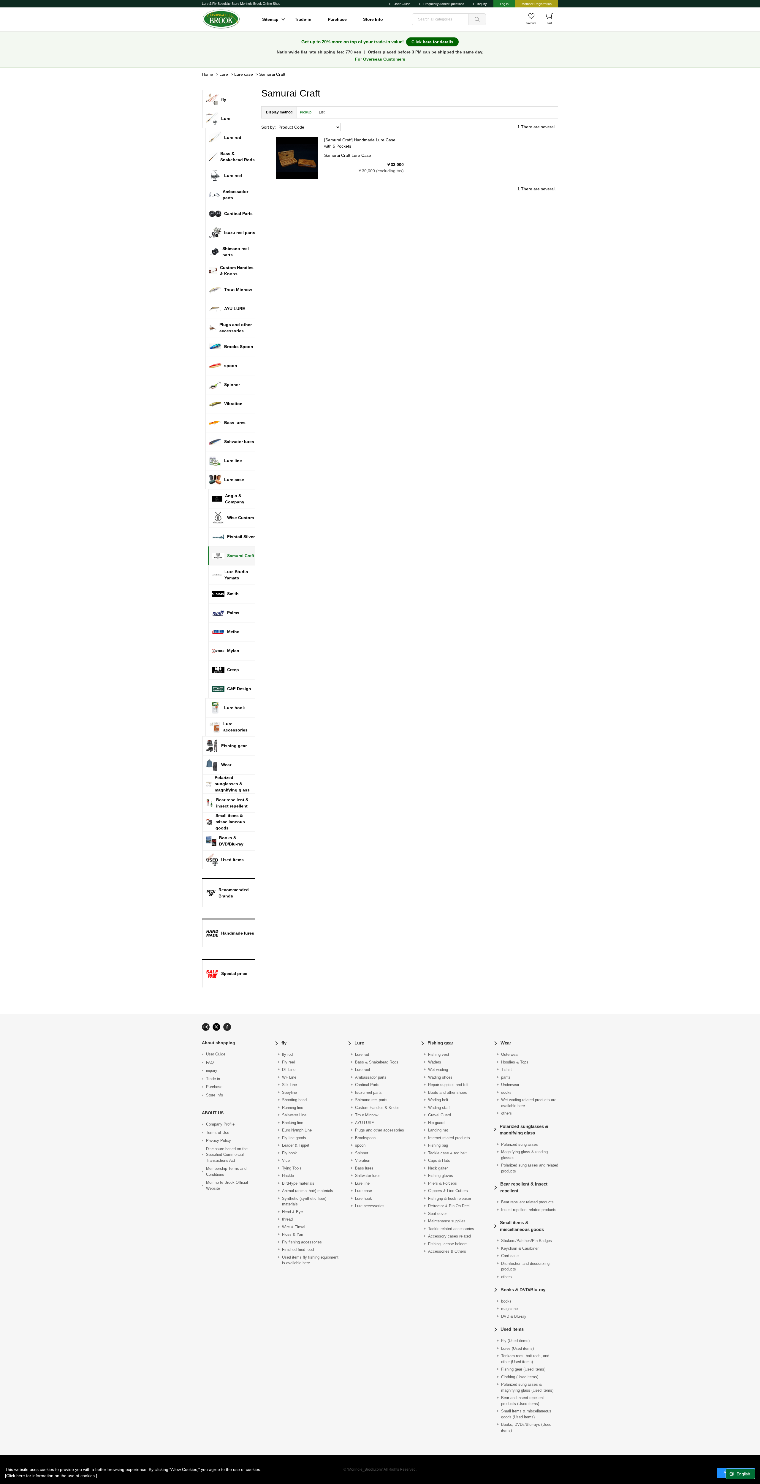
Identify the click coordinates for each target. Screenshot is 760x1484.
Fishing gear (440, 1042)
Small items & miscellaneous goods (522, 1226)
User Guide (402, 4)
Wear (506, 1042)
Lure (359, 1042)
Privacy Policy (218, 1140)
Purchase (337, 19)
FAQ (210, 1062)
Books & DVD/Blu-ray (523, 1289)
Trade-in (303, 19)
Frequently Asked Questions (443, 4)
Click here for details (432, 41)
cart (549, 23)
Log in (504, 4)
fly (283, 1042)
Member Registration (537, 4)
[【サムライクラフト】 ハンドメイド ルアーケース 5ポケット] (297, 158)
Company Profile (220, 1124)
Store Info (373, 19)
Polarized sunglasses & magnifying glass (524, 1130)
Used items (512, 1329)
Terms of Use (217, 1132)
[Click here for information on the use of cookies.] (51, 1475)
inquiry (482, 4)
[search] (477, 19)
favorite (531, 23)
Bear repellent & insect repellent (523, 1187)
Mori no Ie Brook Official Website (227, 1185)
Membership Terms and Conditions (226, 1171)
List (321, 112)
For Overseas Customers (380, 59)
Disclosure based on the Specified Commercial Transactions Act (227, 1155)
